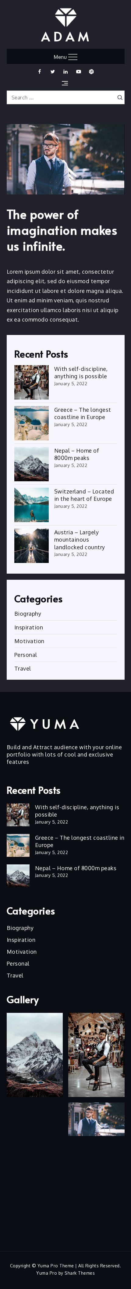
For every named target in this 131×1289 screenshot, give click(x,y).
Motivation (29, 641)
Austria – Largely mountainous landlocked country (79, 539)
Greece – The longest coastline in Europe (82, 413)
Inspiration (28, 627)
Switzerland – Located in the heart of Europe (84, 495)
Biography (27, 613)
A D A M (65, 36)
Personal (25, 654)
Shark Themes (80, 1273)
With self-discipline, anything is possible (81, 372)
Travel (22, 668)
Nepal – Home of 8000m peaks (76, 454)
